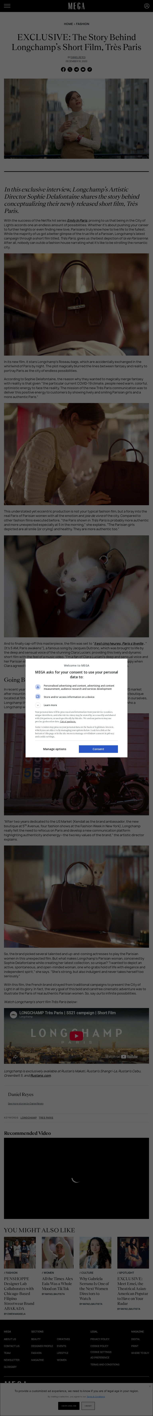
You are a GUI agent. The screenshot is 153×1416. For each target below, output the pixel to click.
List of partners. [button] (68, 721)
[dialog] (77, 708)
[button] (76, 705)
